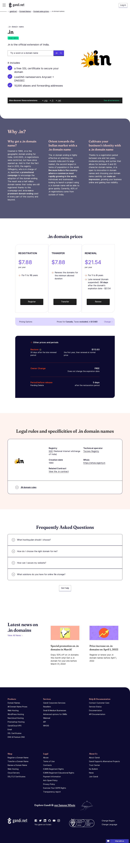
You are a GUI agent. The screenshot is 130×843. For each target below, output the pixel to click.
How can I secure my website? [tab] (31, 563)
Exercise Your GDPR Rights (54, 788)
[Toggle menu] (4, 5)
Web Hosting (13, 710)
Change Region (108, 821)
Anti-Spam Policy (50, 780)
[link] (36, 820)
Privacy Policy (49, 784)
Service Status (95, 707)
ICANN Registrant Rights (53, 769)
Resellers (47, 707)
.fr (52, 100)
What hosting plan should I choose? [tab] (34, 539)
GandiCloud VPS (14, 726)
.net (59, 100)
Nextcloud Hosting (16, 718)
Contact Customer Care (99, 703)
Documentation (95, 710)
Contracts (47, 765)
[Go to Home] (16, 5)
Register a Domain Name (18, 757)
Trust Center (94, 765)
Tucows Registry (91, 451)
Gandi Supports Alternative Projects (104, 761)
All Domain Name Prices (17, 707)
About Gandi (94, 757)
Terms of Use (49, 761)
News (91, 773)
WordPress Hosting (16, 714)
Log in (123, 5)
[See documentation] (39, 349)
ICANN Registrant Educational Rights (58, 773)
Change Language (109, 824)
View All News (14, 635)
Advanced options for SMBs (55, 714)
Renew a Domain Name (17, 765)
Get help (65, 588)
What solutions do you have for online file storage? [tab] (41, 574)
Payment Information (52, 776)
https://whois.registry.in (94, 463)
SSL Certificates (14, 733)
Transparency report (52, 792)
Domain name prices (41, 11)
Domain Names (25, 11)
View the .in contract (59, 471)
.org (45, 100)
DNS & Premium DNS (16, 737)
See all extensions (111, 100)
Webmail (46, 718)
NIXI (51, 451)
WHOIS (46, 726)
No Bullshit (93, 769)
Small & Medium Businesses (54, 710)
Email (10, 729)
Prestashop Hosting (16, 722)
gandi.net (13, 11)
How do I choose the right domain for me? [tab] (37, 551)
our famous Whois (64, 805)
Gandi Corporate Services (54, 703)
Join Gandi (93, 776)
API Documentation (97, 714)
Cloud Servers (14, 773)
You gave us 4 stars (43, 824)
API (44, 722)
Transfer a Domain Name (18, 761)
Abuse (45, 757)
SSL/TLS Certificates (16, 776)
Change (107, 322)
